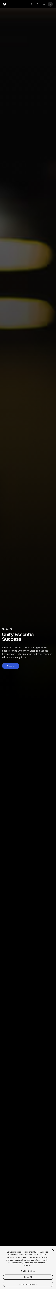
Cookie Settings (28, 1271)
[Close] (53, 1250)
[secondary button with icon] (50, 4)
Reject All (28, 1277)
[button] (10, 666)
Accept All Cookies (28, 1284)
